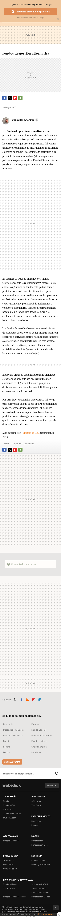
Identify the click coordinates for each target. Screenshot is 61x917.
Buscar (57, 773)
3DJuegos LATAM (39, 884)
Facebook (4, 98)
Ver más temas (12, 762)
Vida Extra (36, 805)
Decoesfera (8, 864)
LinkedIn (39, 699)
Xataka (6, 801)
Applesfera (8, 809)
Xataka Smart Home (12, 813)
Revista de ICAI (31, 432)
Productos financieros (41, 735)
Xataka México (10, 884)
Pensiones (36, 752)
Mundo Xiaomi (9, 818)
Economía (8, 724)
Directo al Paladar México (15, 897)
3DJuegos (36, 801)
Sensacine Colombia (40, 892)
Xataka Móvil (9, 805)
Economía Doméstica (24, 443)
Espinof (34, 825)
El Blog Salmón (38, 860)
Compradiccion (10, 869)
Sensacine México (39, 888)
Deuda (6, 752)
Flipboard (15, 98)
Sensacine (36, 821)
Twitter (10, 98)
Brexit (6, 741)
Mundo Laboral (38, 730)
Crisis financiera (39, 746)
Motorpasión (37, 841)
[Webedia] (11, 787)
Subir (50, 785)
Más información (46, 914)
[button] (24, 120)
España (6, 746)
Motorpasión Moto (40, 845)
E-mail (20, 98)
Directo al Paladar (11, 841)
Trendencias (9, 860)
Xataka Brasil (9, 888)
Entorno (35, 724)
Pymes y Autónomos (40, 864)
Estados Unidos (38, 741)
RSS (27, 699)
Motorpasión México (40, 897)
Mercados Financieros (13, 730)
